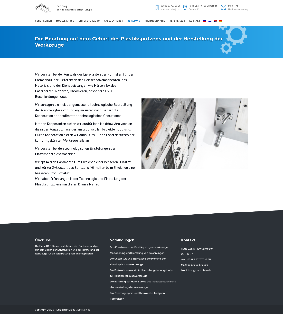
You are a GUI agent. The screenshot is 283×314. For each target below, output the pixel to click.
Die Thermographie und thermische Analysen (137, 293)
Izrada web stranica (79, 309)
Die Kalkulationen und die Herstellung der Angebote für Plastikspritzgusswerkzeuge (141, 273)
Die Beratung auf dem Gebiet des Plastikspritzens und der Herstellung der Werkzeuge (143, 284)
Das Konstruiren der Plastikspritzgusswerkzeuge (139, 247)
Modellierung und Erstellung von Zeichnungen (137, 253)
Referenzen (117, 298)
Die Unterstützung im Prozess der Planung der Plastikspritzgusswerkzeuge (138, 261)
